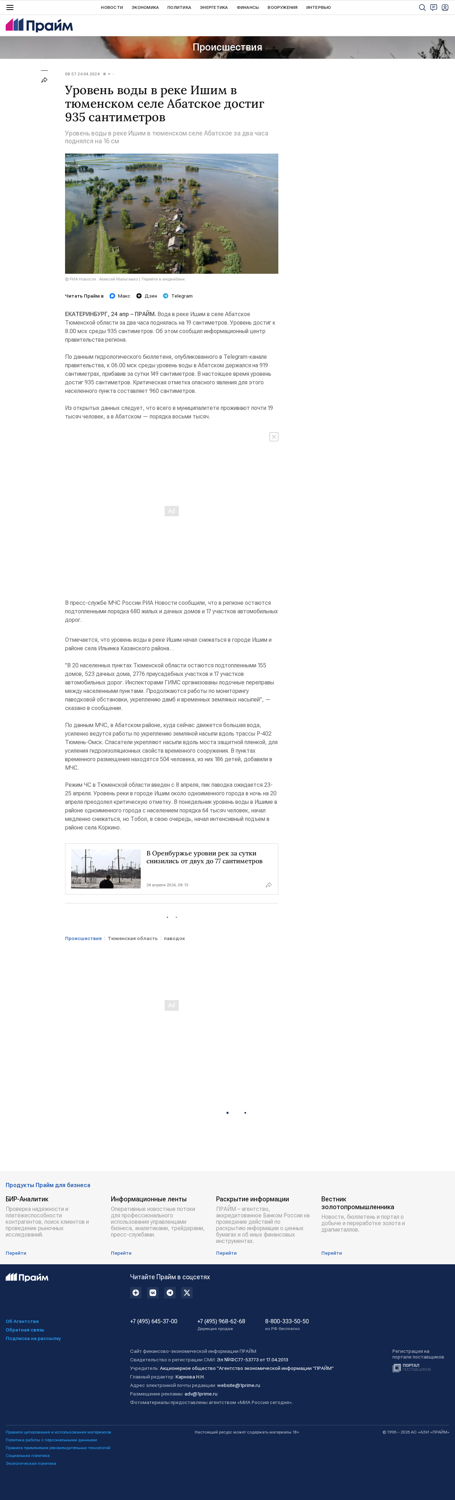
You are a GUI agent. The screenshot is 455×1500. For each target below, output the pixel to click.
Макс (124, 296)
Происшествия (227, 47)
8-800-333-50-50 (287, 1324)
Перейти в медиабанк (163, 279)
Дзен (151, 296)
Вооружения (283, 7)
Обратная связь (25, 1330)
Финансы (248, 7)
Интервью (318, 7)
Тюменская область (133, 938)
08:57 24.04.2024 (82, 73)
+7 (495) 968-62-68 (221, 1324)
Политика (179, 7)
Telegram (182, 296)
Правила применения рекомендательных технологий (58, 1447)
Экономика (145, 7)
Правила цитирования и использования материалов (58, 1432)
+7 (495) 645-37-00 (153, 1321)
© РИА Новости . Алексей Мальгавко (101, 279)
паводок (174, 938)
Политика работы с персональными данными (51, 1439)
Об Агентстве (22, 1321)
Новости (112, 7)
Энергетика (214, 7)
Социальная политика (28, 1455)
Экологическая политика (31, 1463)
